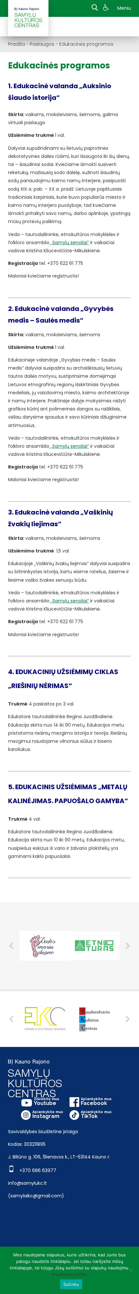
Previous (11, 946)
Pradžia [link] (16, 44)
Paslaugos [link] (42, 44)
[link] (106, 8)
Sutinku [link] (71, 1284)
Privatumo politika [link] (69, 1274)
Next (127, 946)
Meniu (124, 8)
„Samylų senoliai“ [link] (69, 242)
